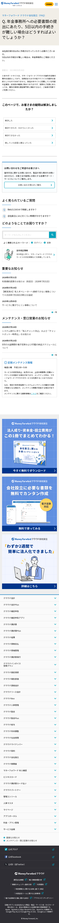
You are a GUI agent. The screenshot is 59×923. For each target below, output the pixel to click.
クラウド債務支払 (11, 644)
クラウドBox (9, 698)
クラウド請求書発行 (12, 657)
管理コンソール (10, 796)
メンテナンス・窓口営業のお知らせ (21, 840)
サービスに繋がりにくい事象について (19, 304)
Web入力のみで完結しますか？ (22, 209)
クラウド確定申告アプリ (14, 617)
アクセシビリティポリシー (44, 898)
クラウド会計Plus (11, 604)
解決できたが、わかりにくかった (19, 128)
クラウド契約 (9, 750)
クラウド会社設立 (11, 757)
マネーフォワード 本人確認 (15, 770)
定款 (49, 242)
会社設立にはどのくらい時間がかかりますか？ (29, 215)
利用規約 (40, 884)
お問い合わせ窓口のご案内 (29, 185)
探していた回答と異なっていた (18, 142)
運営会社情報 (18, 880)
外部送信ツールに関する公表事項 (28, 893)
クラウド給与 (9, 724)
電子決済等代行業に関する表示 (17, 898)
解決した (9, 120)
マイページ (8, 809)
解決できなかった (12, 135)
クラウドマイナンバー (13, 744)
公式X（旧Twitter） (17, 864)
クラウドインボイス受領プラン (12, 664)
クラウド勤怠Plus (11, 718)
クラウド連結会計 (11, 685)
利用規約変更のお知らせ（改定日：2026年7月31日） (26, 281)
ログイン (38, 242)
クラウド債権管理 (11, 650)
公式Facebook (14, 856)
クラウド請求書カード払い (14, 783)
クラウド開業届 (10, 763)
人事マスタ (8, 803)
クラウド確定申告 (11, 611)
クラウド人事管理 (11, 705)
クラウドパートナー (12, 790)
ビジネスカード (10, 777)
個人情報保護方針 (35, 880)
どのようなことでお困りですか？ (24, 223)
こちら (33, 393)
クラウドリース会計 (12, 692)
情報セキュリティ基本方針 (22, 884)
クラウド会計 (9, 598)
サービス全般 (9, 829)
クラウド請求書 (10, 624)
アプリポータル (10, 816)
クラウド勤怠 (9, 711)
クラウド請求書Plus (12, 630)
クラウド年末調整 (11, 731)
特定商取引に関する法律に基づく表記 (29, 889)
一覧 (55, 312)
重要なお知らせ (13, 837)
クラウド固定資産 (11, 672)
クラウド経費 (9, 637)
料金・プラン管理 (11, 822)
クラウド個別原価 (11, 679)
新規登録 (49, 4)
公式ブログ (13, 849)
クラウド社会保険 (11, 737)
